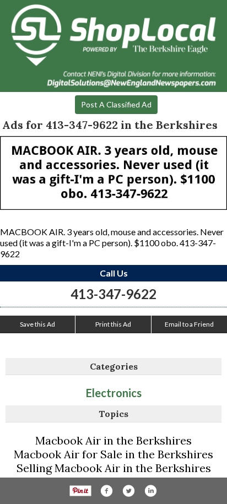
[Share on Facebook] (106, 490)
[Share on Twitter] (128, 490)
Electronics (114, 392)
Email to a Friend (189, 324)
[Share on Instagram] (150, 490)
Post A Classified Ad (116, 104)
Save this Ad (37, 324)
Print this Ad (113, 324)
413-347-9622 (113, 294)
